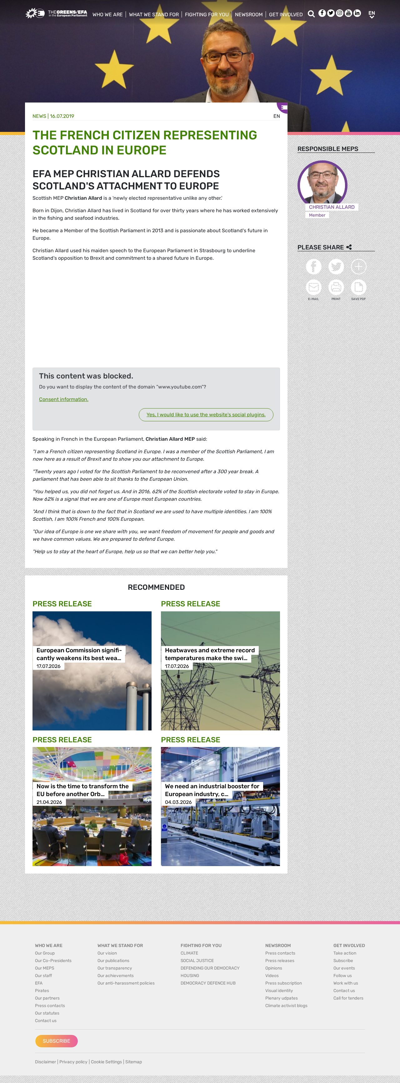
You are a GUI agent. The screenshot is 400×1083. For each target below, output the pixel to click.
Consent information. (63, 399)
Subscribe (56, 1041)
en (276, 116)
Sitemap (133, 1062)
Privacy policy (73, 1062)
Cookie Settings (106, 1062)
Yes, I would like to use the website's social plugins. (206, 415)
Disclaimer (45, 1062)
